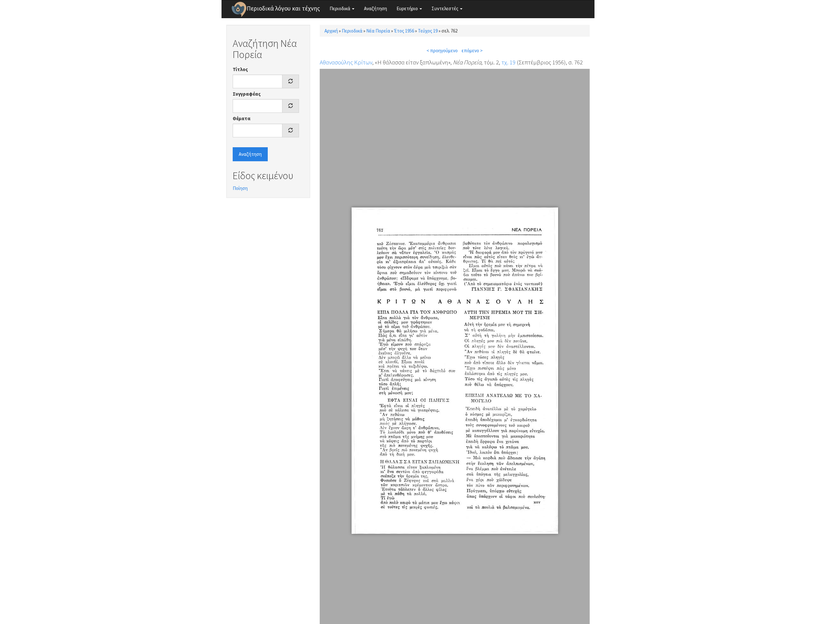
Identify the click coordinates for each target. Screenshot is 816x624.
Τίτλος (240, 69)
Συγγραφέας (247, 94)
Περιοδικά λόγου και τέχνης (283, 8)
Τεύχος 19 (428, 31)
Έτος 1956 (404, 31)
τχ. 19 (508, 62)
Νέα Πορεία (378, 31)
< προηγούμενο (442, 50)
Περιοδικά (340, 8)
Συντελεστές (445, 8)
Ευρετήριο (408, 8)
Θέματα (242, 118)
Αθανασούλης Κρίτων (346, 62)
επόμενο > (472, 50)
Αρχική (331, 31)
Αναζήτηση (375, 8)
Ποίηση (240, 188)
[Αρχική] (239, 9)
